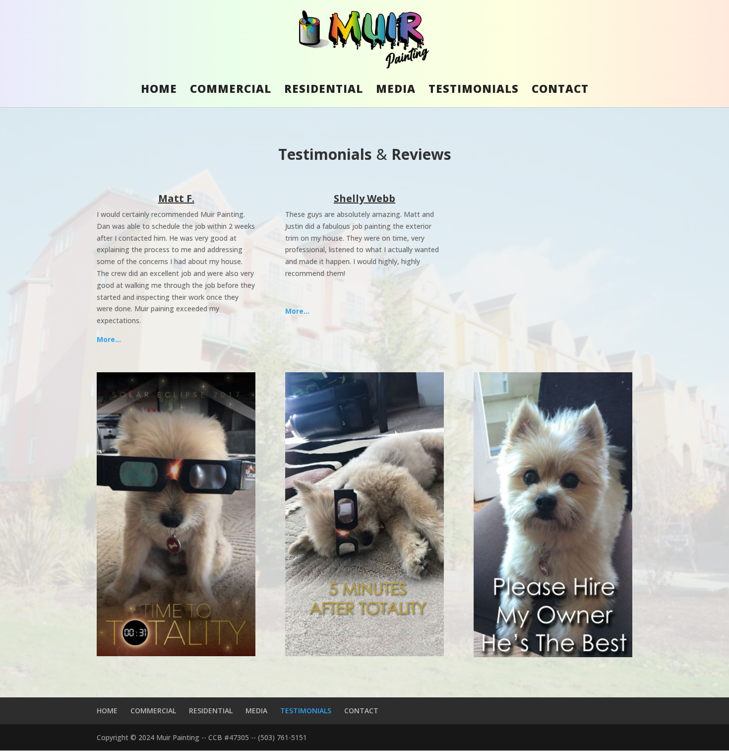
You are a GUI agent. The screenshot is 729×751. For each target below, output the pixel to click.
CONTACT (560, 90)
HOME (159, 90)
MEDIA (396, 90)
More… (109, 339)
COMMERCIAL (230, 90)
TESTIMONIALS (473, 90)
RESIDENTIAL (323, 90)
